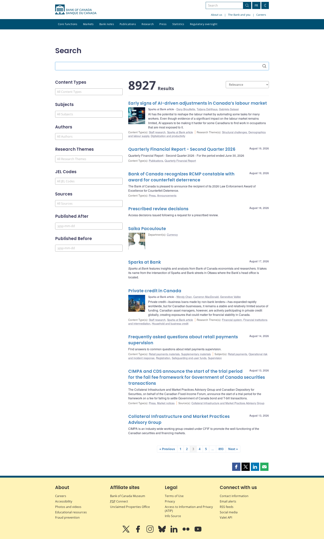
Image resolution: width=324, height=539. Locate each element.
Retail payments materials (164, 354)
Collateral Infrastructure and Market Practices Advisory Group (227, 403)
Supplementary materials (196, 354)
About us (216, 14)
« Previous (167, 449)
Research (148, 24)
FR (256, 5)
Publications (128, 24)
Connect (119, 501)
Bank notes (106, 24)
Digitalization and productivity (168, 136)
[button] (236, 467)
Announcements (166, 195)
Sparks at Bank (144, 262)
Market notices (166, 403)
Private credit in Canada (154, 291)
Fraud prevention (67, 517)
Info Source (173, 516)
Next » (233, 449)
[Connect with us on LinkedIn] (174, 532)
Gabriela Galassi (229, 109)
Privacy (170, 501)
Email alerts (228, 501)
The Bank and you (239, 14)
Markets (88, 24)
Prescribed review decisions (158, 209)
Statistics (178, 24)
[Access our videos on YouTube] (198, 532)
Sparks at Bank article (180, 132)
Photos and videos (68, 507)
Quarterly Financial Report (180, 161)
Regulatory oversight (203, 24)
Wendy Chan (184, 297)
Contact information (234, 496)
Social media (229, 512)
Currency (172, 234)
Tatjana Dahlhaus (207, 109)
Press (162, 24)
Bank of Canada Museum (127, 496)
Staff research (157, 132)
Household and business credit (170, 323)
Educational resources (71, 512)
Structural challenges (234, 132)
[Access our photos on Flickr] (186, 532)
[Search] (264, 66)
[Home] (75, 9)
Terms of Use (174, 496)
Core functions (67, 24)
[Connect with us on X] (126, 532)
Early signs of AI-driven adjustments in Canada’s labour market (197, 103)
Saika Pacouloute (147, 229)
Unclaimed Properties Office (130, 507)
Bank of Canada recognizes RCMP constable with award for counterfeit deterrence (181, 177)
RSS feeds (226, 507)
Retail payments (237, 354)
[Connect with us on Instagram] (150, 532)
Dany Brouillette (185, 109)
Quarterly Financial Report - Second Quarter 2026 (181, 149)
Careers (261, 14)
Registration (163, 358)
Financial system (232, 320)
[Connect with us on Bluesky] (162, 532)
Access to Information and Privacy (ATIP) (189, 509)
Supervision (215, 358)
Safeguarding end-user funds (189, 358)
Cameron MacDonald (206, 297)
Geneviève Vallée (230, 297)
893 (221, 449)
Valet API (226, 517)
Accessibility (63, 501)
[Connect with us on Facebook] (138, 532)
